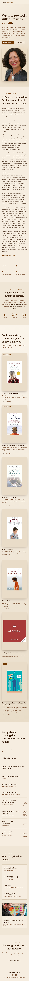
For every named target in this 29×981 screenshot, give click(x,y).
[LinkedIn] (16, 975)
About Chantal (20, 42)
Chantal (7, 2)
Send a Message (14, 960)
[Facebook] (13, 975)
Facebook (5, 255)
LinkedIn (13, 255)
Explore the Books (7, 42)
